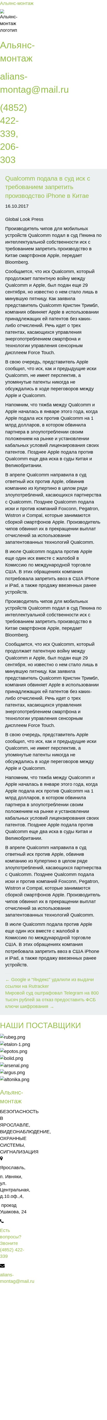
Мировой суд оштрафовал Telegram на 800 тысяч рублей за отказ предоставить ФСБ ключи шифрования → (52, 999)
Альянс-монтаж (17, 3)
